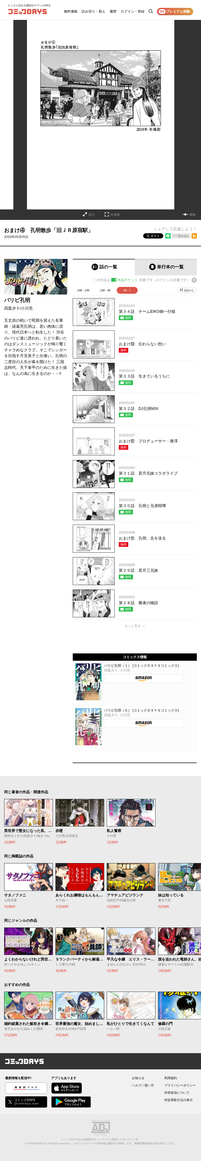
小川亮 (27, 308)
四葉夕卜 (12, 308)
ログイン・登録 (132, 11)
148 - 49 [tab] (105, 290)
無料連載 (70, 11)
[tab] (104, 267)
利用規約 (170, 1078)
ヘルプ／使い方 (143, 1085)
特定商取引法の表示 (178, 1100)
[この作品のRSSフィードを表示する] (194, 235)
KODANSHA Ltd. (38, 1143)
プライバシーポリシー (180, 1085)
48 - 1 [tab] (127, 290)
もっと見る (133, 626)
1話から (189, 290)
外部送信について (176, 1093)
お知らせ (138, 1078)
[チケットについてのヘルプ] (194, 280)
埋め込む (183, 235)
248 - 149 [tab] (83, 290)
